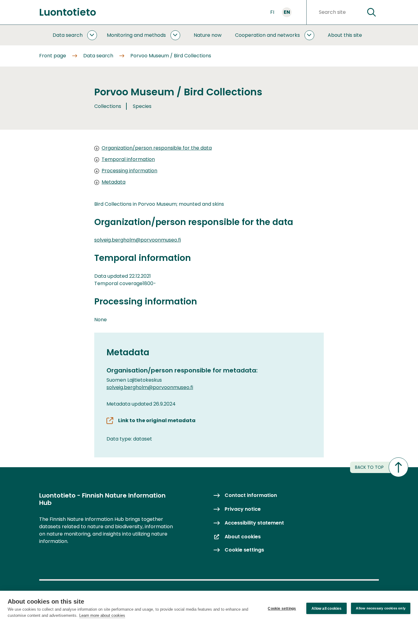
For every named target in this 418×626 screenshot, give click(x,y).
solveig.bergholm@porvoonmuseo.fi (137, 239)
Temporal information (128, 159)
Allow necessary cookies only (380, 608)
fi (272, 12)
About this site (345, 35)
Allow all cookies (326, 608)
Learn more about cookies (102, 615)
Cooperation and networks (267, 35)
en (287, 12)
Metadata (113, 181)
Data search (68, 35)
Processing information (129, 170)
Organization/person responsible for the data (157, 147)
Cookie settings (282, 608)
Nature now (208, 35)
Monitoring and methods (136, 35)
